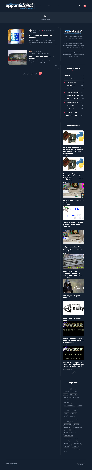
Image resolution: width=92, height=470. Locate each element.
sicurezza (73, 432)
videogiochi (77, 443)
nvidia (74, 421)
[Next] (74, 372)
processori (67, 427)
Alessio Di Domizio (37, 30)
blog (66, 397)
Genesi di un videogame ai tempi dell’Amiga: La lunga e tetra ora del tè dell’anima (73, 365)
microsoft (67, 419)
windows (74, 446)
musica (66, 421)
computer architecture (69, 405)
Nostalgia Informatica (49, 30)
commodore (67, 402)
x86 (65, 451)
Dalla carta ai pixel (71, 82)
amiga (74, 389)
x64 (77, 449)
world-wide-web (68, 449)
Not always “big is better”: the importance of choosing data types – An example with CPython (73, 151)
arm (65, 394)
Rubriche (50, 6)
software (77, 438)
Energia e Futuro (71, 85)
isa (65, 416)
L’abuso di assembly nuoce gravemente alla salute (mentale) (73, 225)
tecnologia (73, 440)
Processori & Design (72, 112)
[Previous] (72, 372)
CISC (73, 399)
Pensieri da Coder (71, 108)
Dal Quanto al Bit (71, 79)
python (66, 429)
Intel (74, 410)
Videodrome (67, 443)
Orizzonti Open (71, 105)
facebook (75, 408)
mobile (75, 419)
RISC (66, 432)
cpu (80, 405)
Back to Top (82, 464)
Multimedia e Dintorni (72, 99)
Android (66, 391)
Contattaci (59, 6)
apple (74, 391)
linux (71, 416)
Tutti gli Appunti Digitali (34, 53)
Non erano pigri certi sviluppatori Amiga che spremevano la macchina (72, 273)
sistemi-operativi (68, 435)
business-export (74, 397)
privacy (76, 424)
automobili (73, 394)
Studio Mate (14, 465)
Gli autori (42, 6)
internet (66, 413)
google (66, 410)
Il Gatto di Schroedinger (73, 92)
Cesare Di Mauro (66, 155)
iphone (74, 413)
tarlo (66, 440)
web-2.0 (66, 446)
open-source (67, 424)
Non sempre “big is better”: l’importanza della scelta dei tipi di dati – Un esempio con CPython (73, 177)
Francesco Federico (37, 51)
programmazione (77, 427)
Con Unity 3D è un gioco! (72, 318)
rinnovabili (74, 429)
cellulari (66, 399)
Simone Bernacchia (67, 344)
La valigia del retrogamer (73, 95)
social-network (68, 438)
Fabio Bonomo (66, 300)
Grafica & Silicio (71, 88)
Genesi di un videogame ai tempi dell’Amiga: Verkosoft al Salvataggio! (73, 340)
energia (66, 408)
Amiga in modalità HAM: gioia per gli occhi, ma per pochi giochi (72, 249)
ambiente (67, 389)
